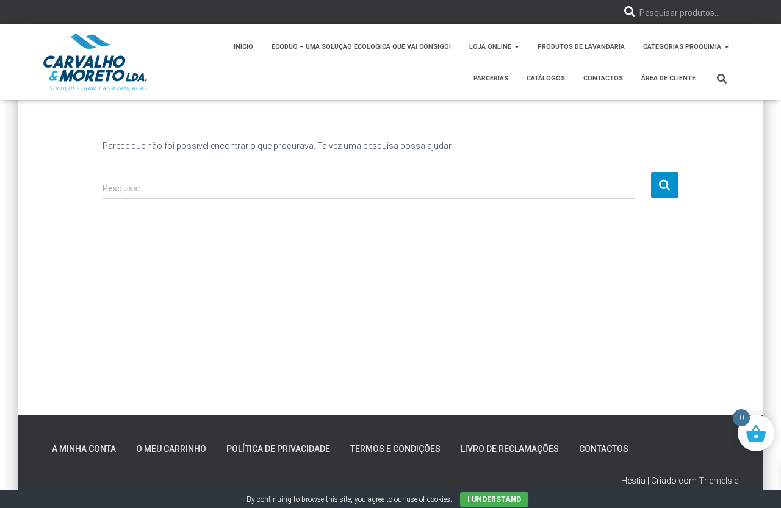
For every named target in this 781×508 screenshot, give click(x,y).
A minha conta (84, 449)
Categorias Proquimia (683, 47)
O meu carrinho (171, 449)
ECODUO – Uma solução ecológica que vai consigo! (361, 47)
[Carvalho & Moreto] (95, 62)
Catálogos (546, 78)
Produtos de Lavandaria (581, 47)
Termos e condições (395, 449)
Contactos (603, 78)
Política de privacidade (278, 449)
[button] (516, 47)
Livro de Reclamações (510, 449)
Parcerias (490, 78)
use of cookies (428, 499)
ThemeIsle (718, 480)
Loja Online (491, 47)
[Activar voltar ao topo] (756, 483)
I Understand (494, 499)
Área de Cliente (668, 78)
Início (243, 47)
